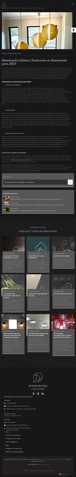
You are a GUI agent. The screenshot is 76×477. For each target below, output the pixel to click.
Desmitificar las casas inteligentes (36, 257)
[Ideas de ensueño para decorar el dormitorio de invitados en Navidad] (13, 325)
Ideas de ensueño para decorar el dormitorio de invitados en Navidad (12, 335)
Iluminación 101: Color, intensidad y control (11, 257)
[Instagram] (38, 394)
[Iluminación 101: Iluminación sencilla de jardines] (13, 285)
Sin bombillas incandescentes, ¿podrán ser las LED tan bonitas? (62, 335)
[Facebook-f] (33, 394)
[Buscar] (70, 182)
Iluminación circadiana (62, 256)
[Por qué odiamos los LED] (63, 285)
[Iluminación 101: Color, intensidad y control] (13, 247)
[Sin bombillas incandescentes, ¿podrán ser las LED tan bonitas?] (63, 325)
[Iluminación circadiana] (63, 247)
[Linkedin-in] (43, 394)
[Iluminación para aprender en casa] (38, 285)
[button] (73, 30)
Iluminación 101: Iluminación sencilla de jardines (12, 295)
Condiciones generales (29, 470)
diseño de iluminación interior (21, 160)
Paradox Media (43, 464)
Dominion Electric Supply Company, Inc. (52, 459)
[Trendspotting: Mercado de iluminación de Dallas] (38, 325)
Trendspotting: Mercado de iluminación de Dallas (38, 334)
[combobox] (35, 182)
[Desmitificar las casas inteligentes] (38, 247)
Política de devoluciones (46, 470)
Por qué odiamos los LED (63, 294)
